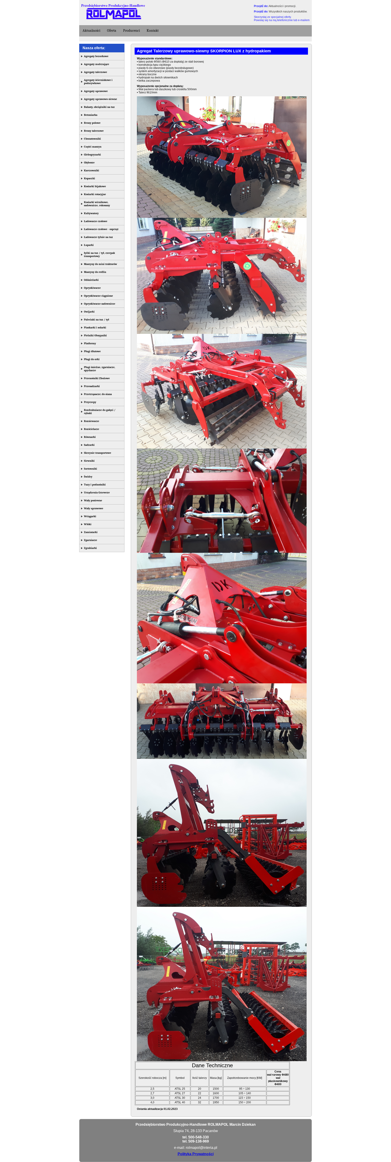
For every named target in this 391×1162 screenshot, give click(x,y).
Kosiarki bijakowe (95, 186)
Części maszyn (92, 146)
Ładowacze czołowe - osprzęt (101, 229)
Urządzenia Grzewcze (97, 492)
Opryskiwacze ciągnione (98, 295)
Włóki (87, 524)
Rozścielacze (91, 429)
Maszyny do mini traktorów (100, 264)
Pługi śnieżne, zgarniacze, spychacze (99, 369)
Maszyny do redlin (95, 272)
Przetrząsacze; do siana (98, 394)
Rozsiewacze (91, 421)
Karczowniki (91, 170)
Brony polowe (92, 122)
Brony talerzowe (94, 130)
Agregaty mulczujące (96, 64)
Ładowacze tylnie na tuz (98, 237)
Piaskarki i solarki (95, 327)
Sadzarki (89, 444)
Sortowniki (90, 468)
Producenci (131, 31)
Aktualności (91, 31)
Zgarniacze (90, 540)
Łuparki (89, 245)
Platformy (90, 343)
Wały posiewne (93, 500)
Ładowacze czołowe (95, 221)
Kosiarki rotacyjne (95, 194)
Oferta (111, 31)
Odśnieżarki (91, 279)
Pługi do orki (92, 359)
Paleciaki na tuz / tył (96, 319)
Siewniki (89, 460)
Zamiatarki (91, 532)
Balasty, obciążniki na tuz (99, 107)
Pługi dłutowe (92, 351)
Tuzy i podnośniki (95, 484)
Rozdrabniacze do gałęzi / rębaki (99, 411)
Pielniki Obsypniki (95, 335)
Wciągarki (90, 516)
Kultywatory (91, 213)
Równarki (90, 437)
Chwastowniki (92, 138)
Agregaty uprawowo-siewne (100, 99)
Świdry (88, 476)
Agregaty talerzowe (95, 72)
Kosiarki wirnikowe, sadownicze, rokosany (97, 204)
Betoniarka (90, 114)
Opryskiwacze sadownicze (99, 303)
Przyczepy (90, 402)
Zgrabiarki (90, 548)
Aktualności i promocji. (282, 6)
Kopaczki (89, 178)
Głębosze (89, 162)
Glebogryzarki (92, 154)
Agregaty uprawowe (96, 91)
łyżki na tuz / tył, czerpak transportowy (99, 254)
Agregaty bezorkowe (96, 56)
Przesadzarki (92, 386)
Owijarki (89, 311)
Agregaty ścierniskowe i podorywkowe (98, 81)
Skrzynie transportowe (97, 452)
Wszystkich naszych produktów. (288, 11)
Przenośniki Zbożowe (97, 378)
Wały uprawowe (93, 508)
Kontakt (153, 31)
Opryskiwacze (92, 287)
